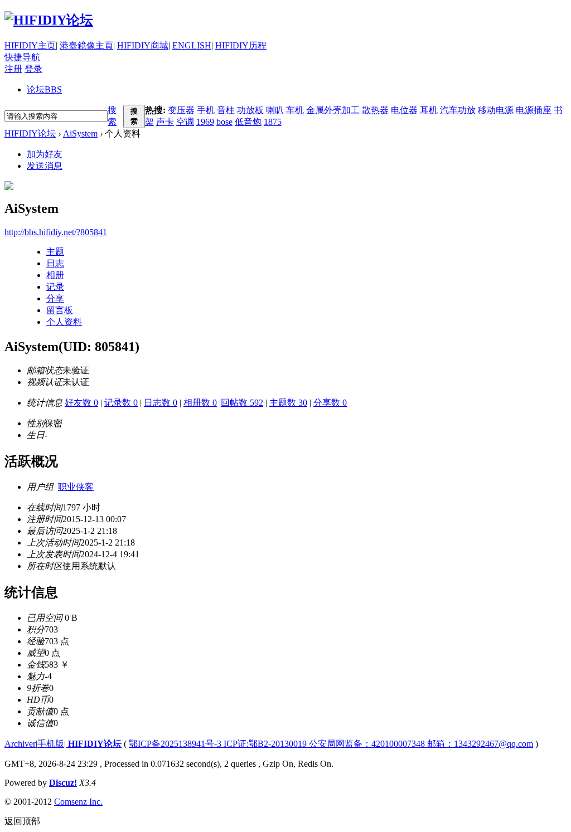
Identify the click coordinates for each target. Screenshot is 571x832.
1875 (273, 121)
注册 (13, 69)
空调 (185, 121)
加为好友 (44, 154)
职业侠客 (76, 487)
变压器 (181, 110)
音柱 (226, 110)
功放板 (250, 110)
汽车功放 (458, 110)
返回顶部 (22, 821)
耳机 (429, 110)
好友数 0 (81, 402)
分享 (55, 298)
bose (224, 121)
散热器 (375, 110)
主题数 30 (288, 402)
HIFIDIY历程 (241, 45)
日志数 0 (160, 402)
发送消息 (44, 166)
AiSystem (80, 133)
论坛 (44, 89)
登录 (33, 69)
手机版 (50, 743)
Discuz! (63, 782)
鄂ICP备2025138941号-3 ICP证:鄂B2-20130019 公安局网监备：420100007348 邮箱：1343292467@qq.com (331, 743)
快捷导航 (22, 57)
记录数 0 (121, 402)
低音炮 (248, 121)
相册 (55, 275)
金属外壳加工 (333, 110)
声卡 (165, 121)
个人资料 (64, 322)
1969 (205, 121)
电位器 (404, 110)
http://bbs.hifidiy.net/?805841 (55, 232)
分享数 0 (330, 402)
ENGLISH (191, 45)
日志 (55, 263)
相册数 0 (200, 402)
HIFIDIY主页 (30, 45)
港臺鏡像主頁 (86, 45)
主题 (55, 251)
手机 (206, 110)
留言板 (59, 310)
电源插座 (533, 110)
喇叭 (275, 110)
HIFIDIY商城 (142, 45)
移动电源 (496, 110)
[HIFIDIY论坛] (48, 20)
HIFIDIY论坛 (30, 133)
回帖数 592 (242, 402)
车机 (295, 110)
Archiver (20, 743)
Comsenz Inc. (78, 801)
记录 (55, 286)
